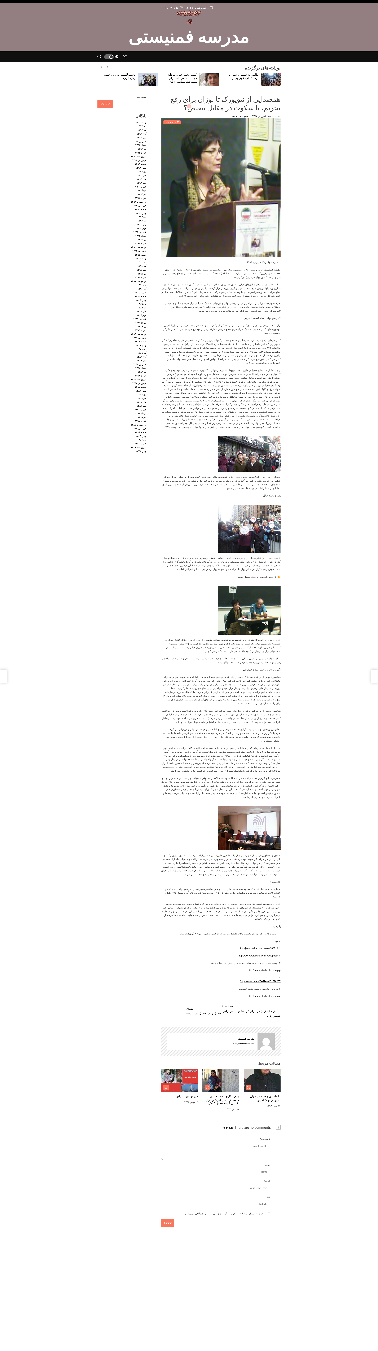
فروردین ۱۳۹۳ (139, 205)
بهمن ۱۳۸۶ (141, 436)
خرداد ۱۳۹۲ (140, 243)
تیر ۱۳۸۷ (142, 417)
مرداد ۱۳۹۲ (140, 235)
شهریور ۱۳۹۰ (139, 292)
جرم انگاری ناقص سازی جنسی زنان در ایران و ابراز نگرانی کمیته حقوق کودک (222, 1100)
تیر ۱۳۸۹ (142, 326)
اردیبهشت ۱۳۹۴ (138, 156)
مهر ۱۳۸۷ (141, 406)
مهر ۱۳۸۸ (141, 360)
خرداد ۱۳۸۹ (140, 330)
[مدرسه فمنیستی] (266, 1041)
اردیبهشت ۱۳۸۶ (138, 447)
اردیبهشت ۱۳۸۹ (138, 334)
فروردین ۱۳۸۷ (139, 428)
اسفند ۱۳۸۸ (140, 341)
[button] (101, 67)
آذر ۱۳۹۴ (142, 130)
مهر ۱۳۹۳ (141, 183)
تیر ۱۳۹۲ (142, 239)
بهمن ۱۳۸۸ (141, 345)
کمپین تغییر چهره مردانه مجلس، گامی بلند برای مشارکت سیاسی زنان (243, 78)
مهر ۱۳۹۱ (141, 269)
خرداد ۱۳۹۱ (140, 277)
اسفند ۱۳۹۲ (140, 209)
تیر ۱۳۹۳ (142, 194)
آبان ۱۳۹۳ (141, 179)
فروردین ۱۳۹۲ (139, 251)
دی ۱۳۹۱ (141, 262)
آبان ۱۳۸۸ (141, 356)
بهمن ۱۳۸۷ (141, 390)
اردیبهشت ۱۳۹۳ (138, 202)
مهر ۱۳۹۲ (141, 228)
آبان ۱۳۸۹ (141, 311)
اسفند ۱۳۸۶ (140, 432)
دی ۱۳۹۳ (141, 171)
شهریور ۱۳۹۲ (139, 232)
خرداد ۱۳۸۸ (140, 375)
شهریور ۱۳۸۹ (139, 319)
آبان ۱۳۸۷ (141, 402)
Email (267, 1181)
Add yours (228, 1127)
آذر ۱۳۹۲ (142, 220)
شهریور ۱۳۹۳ (139, 186)
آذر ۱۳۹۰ (142, 288)
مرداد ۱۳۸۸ (140, 368)
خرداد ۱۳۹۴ (140, 152)
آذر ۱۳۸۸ (142, 353)
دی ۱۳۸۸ (141, 349)
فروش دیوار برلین (187, 1096)
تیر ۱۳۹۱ (142, 273)
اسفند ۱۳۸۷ (140, 387)
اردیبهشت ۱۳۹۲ (138, 247)
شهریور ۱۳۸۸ (139, 364)
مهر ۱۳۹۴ (141, 137)
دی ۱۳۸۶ (141, 440)
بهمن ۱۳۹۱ (141, 258)
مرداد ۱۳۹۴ (140, 145)
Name (267, 1165)
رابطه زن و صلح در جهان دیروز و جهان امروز (265, 1098)
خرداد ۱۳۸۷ (140, 421)
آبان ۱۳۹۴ (141, 133)
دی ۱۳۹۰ (141, 285)
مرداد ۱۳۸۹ (140, 322)
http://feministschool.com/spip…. (263, 970)
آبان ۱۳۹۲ (141, 224)
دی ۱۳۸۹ (141, 304)
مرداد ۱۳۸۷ (140, 413)
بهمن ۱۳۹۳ (141, 167)
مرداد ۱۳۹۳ (140, 190)
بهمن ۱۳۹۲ (141, 213)
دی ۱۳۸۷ (141, 394)
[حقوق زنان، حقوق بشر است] (3, 676)
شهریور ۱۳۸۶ (139, 443)
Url (268, 1197)
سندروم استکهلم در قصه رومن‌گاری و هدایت (120, 76)
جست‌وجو (141, 97)
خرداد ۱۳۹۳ (140, 198)
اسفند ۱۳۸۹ (140, 296)
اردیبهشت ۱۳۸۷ (138, 424)
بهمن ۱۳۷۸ (141, 451)
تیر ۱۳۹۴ (142, 149)
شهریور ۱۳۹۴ (139, 141)
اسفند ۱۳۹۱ (140, 254)
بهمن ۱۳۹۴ (141, 122)
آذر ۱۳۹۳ (142, 175)
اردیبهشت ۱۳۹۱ (138, 281)
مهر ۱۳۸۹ (141, 315)
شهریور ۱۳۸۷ (139, 409)
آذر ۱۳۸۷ (142, 398)
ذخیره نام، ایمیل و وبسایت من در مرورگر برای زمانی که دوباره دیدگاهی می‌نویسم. (225, 1213)
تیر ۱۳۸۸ (142, 371)
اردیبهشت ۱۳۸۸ (138, 379)
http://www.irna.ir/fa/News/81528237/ (260, 981)
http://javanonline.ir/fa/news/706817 (258, 948)
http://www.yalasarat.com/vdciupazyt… (257, 955)
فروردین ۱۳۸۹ (139, 337)
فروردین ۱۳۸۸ (139, 383)
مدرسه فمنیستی (189, 35)
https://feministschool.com (244, 1044)
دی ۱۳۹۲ (141, 217)
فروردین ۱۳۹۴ (139, 160)
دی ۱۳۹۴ (141, 126)
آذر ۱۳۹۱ (142, 266)
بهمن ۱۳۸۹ (141, 300)
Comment (265, 1139)
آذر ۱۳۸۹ (142, 307)
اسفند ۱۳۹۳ (140, 164)
